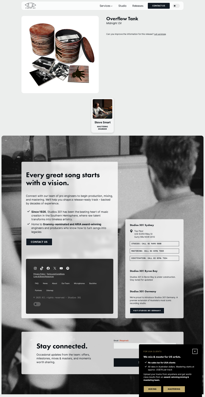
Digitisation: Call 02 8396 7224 (149, 258)
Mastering (174, 389)
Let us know (160, 34)
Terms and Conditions (56, 274)
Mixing (152, 389)
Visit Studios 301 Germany (147, 310)
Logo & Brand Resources (43, 276)
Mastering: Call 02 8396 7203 (147, 251)
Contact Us (158, 6)
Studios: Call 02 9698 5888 (146, 243)
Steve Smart (103, 122)
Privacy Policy (39, 274)
